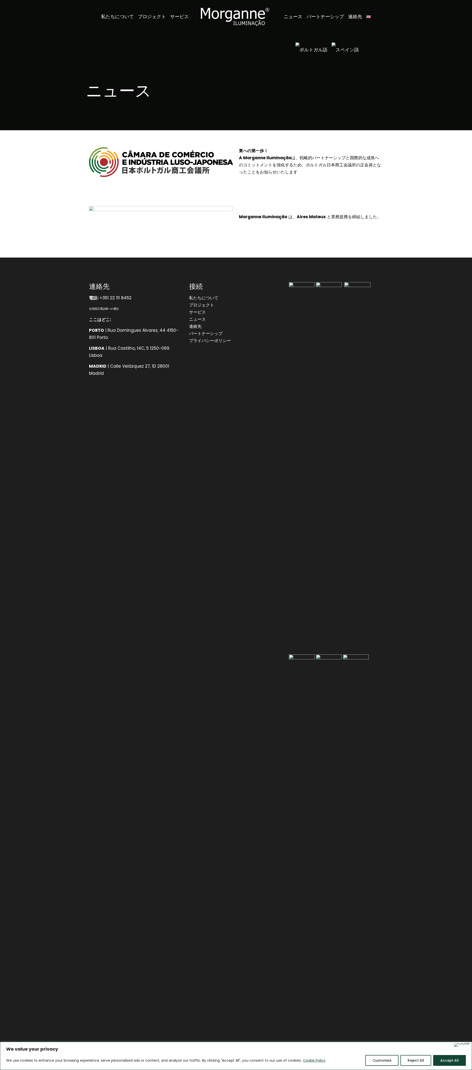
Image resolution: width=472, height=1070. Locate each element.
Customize (381, 1060)
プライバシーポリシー (210, 341)
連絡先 (195, 326)
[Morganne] (236, 16)
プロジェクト (201, 305)
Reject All (416, 1060)
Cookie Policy (314, 1060)
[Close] (462, 1045)
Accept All (449, 1060)
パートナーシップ (205, 333)
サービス (197, 312)
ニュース (197, 319)
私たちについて (203, 298)
